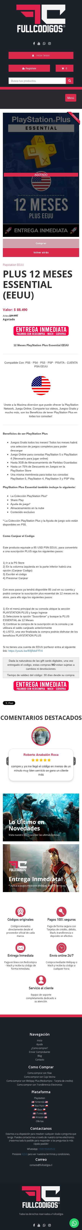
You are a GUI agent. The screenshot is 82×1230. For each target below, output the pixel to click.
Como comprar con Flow (39, 1073)
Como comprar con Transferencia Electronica (39, 1084)
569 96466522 (47, 1149)
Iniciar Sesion (43, 55)
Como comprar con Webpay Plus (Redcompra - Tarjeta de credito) (39, 1080)
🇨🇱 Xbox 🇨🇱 (39, 1109)
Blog (40, 1055)
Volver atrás (41, 252)
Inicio (39, 1040)
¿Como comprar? (39, 1048)
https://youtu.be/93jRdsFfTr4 (25, 650)
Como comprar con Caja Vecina (39, 1076)
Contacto (39, 1059)
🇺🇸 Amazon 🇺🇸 (39, 1117)
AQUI (24, 1154)
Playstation (39, 1098)
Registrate (30, 68)
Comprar (41, 243)
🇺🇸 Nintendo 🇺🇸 (39, 1102)
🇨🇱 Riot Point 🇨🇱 (39, 1105)
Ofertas (39, 1121)
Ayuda (39, 1044)
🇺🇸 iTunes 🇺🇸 (40, 1113)
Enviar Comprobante (39, 1052)
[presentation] (7, 761)
